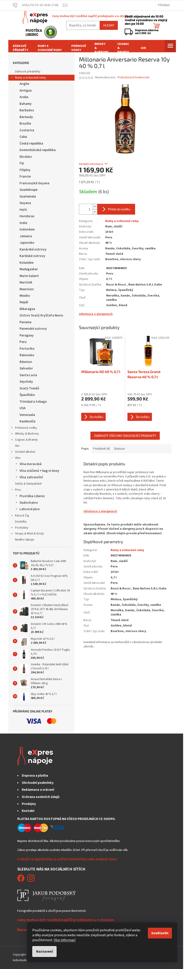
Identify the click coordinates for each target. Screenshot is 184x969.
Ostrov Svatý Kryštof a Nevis (41, 315)
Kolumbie (26, 262)
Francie (25, 176)
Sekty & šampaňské (28, 483)
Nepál (24, 302)
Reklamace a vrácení (38, 789)
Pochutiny (21, 527)
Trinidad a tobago (33, 401)
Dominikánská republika (38, 149)
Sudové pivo (29, 502)
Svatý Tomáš (29, 388)
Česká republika (31, 143)
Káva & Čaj (22, 515)
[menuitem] (20, 48)
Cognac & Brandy (26, 439)
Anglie (24, 83)
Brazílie (25, 123)
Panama (25, 322)
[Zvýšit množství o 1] (95, 206)
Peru (23, 341)
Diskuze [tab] (119, 448)
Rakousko (27, 355)
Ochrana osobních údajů (40, 796)
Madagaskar (29, 269)
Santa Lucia (28, 375)
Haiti (23, 209)
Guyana (25, 202)
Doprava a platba (35, 775)
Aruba (24, 96)
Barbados (27, 110)
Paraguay (27, 335)
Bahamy (26, 103)
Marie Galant (29, 275)
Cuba (23, 136)
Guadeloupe (28, 189)
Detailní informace (91, 164)
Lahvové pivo (30, 509)
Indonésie (27, 229)
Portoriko (27, 348)
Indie (23, 222)
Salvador (26, 368)
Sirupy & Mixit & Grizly (29, 533)
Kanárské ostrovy (33, 249)
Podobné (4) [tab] (101, 448)
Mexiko (25, 295)
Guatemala (28, 196)
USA (23, 408)
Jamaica (26, 236)
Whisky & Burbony (27, 433)
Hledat (108, 25)
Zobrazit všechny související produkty (125, 435)
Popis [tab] (85, 448)
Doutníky (21, 521)
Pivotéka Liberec (32, 496)
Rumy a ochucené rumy (30, 77)
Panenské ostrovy (33, 328)
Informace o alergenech (96, 314)
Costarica (27, 130)
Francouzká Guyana (34, 183)
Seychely (26, 381)
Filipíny (25, 169)
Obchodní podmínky (38, 782)
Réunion (26, 361)
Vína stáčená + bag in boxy (39, 470)
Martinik (26, 282)
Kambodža (27, 421)
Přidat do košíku (119, 209)
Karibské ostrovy (32, 255)
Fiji (22, 163)
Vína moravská (31, 463)
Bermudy (26, 116)
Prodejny (29, 803)
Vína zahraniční (31, 477)
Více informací (64, 940)
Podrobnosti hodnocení (133, 77)
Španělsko (27, 394)
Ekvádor (26, 156)
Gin (17, 446)
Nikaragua (27, 308)
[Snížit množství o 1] (95, 211)
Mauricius (27, 289)
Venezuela (27, 414)
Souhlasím (160, 933)
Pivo (18, 490)
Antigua (26, 90)
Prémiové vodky (26, 428)
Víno (18, 458)
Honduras (27, 216)
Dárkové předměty (27, 71)
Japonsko (27, 242)
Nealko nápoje (24, 539)
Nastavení (44, 951)
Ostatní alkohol (25, 452)
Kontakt (28, 810)
